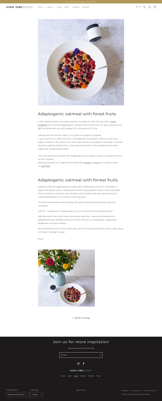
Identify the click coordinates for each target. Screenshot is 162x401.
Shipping (125, 390)
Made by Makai (81, 390)
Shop (63, 376)
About (70, 376)
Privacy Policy (136, 390)
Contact (83, 376)
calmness (45, 166)
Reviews (91, 376)
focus (97, 162)
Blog (76, 376)
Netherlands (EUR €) (16, 394)
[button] (41, 7)
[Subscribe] (99, 355)
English (35, 394)
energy (87, 162)
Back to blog (82, 317)
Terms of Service (150, 390)
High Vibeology (132, 394)
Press (98, 376)
